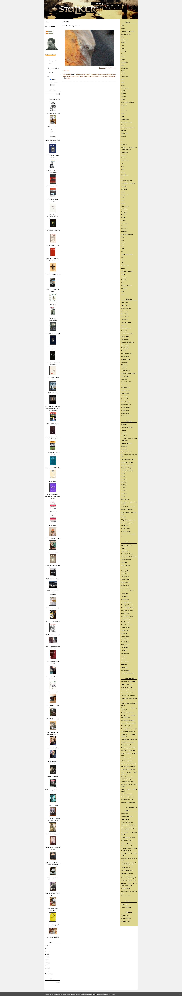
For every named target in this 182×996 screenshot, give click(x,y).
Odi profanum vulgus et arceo (128, 520)
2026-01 (47, 965)
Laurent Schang (125, 630)
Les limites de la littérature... (128, 506)
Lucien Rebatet (125, 376)
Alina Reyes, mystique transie (128, 681)
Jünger (123, 169)
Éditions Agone (125, 915)
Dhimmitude (124, 105)
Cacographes (124, 62)
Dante (122, 79)
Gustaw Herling (125, 339)
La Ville (123, 192)
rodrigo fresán (75, 76)
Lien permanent (67, 74)
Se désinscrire (53, 82)
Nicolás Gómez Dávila (127, 382)
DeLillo (123, 99)
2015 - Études (52, 525)
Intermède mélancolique (127, 465)
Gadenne (123, 136)
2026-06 (47, 951)
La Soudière (124, 189)
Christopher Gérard (126, 559)
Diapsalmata (124, 449)
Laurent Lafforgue (125, 627)
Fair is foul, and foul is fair (128, 459)
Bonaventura (124, 311)
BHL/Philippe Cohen (126, 687)
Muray (123, 237)
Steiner (123, 274)
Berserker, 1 (124, 433)
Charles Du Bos (125, 316)
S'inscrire (53, 79)
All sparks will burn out (127, 427)
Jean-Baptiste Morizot (127, 605)
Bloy (122, 45)
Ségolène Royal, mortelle (127, 796)
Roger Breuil (124, 399)
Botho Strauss (124, 314)
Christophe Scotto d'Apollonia (129, 556)
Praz (122, 257)
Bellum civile (124, 39)
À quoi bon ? (124, 424)
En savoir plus (112, 994)
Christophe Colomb (126, 322)
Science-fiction (125, 265)
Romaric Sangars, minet (127, 794)
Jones (122, 166)
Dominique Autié (125, 571)
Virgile (123, 291)
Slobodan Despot (125, 670)
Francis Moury (125, 573)
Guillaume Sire (125, 596)
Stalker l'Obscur (125, 525)
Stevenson (123, 277)
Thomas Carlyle (125, 410)
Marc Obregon (125, 639)
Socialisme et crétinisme (127, 799)
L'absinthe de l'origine (127, 468)
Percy (122, 245)
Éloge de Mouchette (126, 451)
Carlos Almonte (125, 904)
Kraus (122, 177)
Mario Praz (124, 379)
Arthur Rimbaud (125, 305)
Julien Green (124, 365)
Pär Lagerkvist (125, 384)
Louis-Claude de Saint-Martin (128, 373)
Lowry (122, 200)
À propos (47, 21)
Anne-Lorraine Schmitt (127, 816)
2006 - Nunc (53, 305)
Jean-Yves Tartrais (125, 622)
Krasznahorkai (125, 175)
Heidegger (123, 144)
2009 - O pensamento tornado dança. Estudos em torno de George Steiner (52, 408)
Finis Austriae (124, 133)
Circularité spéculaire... (127, 443)
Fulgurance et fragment (127, 462)
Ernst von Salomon (126, 328)
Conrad (123, 73)
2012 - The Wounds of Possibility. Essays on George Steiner (52, 496)
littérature (78, 74)
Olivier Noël (124, 650)
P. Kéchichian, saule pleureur (128, 758)
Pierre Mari (124, 656)
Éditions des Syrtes (126, 918)
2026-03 (47, 960)
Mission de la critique (126, 509)
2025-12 (47, 968)
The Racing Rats (125, 528)
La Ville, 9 (123, 496)
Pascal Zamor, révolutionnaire (128, 763)
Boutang (123, 51)
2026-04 (47, 957)
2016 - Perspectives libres (52, 579)
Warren (123, 294)
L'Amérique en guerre (126, 180)
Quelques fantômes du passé (128, 880)
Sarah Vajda (124, 664)
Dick (122, 108)
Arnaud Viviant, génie (126, 684)
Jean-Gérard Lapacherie (127, 610)
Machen (123, 203)
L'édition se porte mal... (127, 843)
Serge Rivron (124, 667)
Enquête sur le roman (126, 122)
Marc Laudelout (125, 636)
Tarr (122, 282)
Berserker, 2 (124, 435)
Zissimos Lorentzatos (126, 416)
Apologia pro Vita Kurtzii (127, 31)
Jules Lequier (124, 362)
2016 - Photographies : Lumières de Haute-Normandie (53, 592)
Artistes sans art (125, 819)
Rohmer (123, 260)
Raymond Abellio (125, 390)
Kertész (123, 172)
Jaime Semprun (125, 348)
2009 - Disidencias (53, 393)
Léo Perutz (124, 367)
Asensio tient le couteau (127, 822)
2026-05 (47, 954)
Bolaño (123, 48)
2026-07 (47, 948)
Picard (122, 248)
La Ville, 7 (123, 490)
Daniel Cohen (124, 568)
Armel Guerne (124, 302)
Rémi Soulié (124, 659)
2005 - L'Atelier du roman (52, 245)
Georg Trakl (124, 331)
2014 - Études (52, 511)
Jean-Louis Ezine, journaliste (128, 723)
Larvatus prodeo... (125, 499)
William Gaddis (125, 413)
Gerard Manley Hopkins (127, 333)
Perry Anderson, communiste (128, 766)
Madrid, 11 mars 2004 (126, 870)
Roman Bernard (125, 661)
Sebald (123, 268)
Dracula (123, 113)
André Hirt (124, 548)
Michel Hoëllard (125, 644)
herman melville (95, 74)
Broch (122, 54)
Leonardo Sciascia (126, 370)
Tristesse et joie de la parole (128, 534)
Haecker (123, 142)
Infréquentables (125, 160)
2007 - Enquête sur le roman (53, 333)
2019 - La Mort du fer (52, 776)
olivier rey (113, 76)
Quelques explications (53, 68)
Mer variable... (125, 223)
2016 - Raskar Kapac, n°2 (52, 608)
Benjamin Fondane (126, 308)
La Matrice (124, 186)
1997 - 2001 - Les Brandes (53, 113)
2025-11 (47, 971)
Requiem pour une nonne (127, 522)
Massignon (124, 212)
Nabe (122, 240)
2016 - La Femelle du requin (53, 538)
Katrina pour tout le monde (128, 837)
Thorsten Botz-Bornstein (127, 673)
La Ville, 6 (123, 487)
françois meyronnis (97, 76)
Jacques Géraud (125, 599)
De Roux (123, 93)
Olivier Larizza (125, 647)
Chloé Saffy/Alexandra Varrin (128, 690)
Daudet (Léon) (125, 88)
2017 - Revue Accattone (53, 705)
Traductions (124, 288)
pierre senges (106, 76)
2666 (122, 25)
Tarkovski (123, 280)
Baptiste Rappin (125, 551)
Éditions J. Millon (125, 921)
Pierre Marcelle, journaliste (128, 781)
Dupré (122, 116)
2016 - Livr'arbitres (53, 552)
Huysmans (123, 158)
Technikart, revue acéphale (128, 802)
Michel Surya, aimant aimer (128, 750)
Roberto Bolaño (125, 393)
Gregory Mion (124, 593)
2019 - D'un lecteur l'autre (52, 747)
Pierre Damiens (125, 653)
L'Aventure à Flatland (126, 840)
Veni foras (123, 537)
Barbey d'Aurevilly (126, 34)
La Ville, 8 (123, 493)
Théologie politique (126, 285)
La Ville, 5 (123, 485)
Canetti (123, 65)
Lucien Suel (124, 633)
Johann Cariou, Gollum (127, 726)
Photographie (102, 68)
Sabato (123, 263)
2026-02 (47, 962)
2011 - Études (52, 481)
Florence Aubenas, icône (127, 692)
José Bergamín (125, 356)
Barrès (122, 37)
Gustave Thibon (125, 336)
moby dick (103, 74)
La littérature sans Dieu (127, 470)
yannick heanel (88, 76)
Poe (122, 251)
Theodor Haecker (125, 407)
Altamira (123, 430)
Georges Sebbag (125, 585)
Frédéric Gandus (125, 579)
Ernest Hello (124, 325)
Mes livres (123, 226)
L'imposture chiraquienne (127, 845)
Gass (122, 139)
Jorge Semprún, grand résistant (129, 728)
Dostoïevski (124, 110)
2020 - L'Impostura (53, 805)
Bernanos (123, 42)
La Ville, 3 (123, 479)
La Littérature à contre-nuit (128, 183)
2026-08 (47, 945)
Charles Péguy (125, 319)
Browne (123, 56)
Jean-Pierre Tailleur (126, 619)
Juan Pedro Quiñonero (127, 624)
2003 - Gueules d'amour (53, 186)
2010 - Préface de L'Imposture (52, 467)
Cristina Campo (125, 76)
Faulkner (123, 130)
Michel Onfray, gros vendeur (128, 747)
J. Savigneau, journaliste (127, 712)
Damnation (124, 446)
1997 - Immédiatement (53, 126)
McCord (123, 217)
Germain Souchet (125, 588)
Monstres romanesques (127, 234)
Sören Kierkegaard (126, 404)
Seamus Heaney (125, 401)
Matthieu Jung (125, 641)
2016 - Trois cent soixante (53, 621)
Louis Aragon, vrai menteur (128, 731)
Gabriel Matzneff (125, 582)
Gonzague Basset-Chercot (127, 590)
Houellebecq (124, 152)
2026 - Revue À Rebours (53, 937)
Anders (123, 28)
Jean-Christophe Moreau (127, 607)
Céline (123, 71)
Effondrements (125, 119)
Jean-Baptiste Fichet (126, 602)
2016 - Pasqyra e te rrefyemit (53, 565)
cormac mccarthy (67, 76)
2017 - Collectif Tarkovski (53, 635)
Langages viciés (125, 194)
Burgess (123, 59)
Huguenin (123, 155)
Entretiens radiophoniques (128, 127)
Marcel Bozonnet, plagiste (128, 742)
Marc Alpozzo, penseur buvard (129, 739)
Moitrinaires (124, 231)
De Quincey (124, 91)
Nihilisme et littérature (127, 873)
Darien (123, 85)
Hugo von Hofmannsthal (127, 342)
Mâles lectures (125, 206)
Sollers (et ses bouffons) (127, 271)
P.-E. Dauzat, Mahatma (127, 761)
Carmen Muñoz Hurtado (127, 554)
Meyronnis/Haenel (126, 745)
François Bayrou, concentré (128, 695)
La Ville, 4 (123, 482)
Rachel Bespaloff (125, 387)
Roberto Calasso (125, 396)
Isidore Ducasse (125, 345)
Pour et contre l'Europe (127, 254)
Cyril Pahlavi (124, 562)
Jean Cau (123, 350)
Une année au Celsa (126, 896)
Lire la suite (66, 70)
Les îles (123, 197)
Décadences (124, 96)
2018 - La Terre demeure (53, 719)
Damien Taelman (125, 565)
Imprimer (68, 78)
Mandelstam (124, 209)
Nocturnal (123, 517)
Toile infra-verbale (126, 531)
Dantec (123, 82)
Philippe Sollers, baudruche (128, 769)
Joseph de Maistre (125, 359)
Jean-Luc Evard (125, 613)
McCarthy (123, 214)
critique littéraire (85, 74)
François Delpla (125, 576)
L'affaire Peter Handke (126, 867)
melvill (81, 76)
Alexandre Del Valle (126, 545)
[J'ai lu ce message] (180, 994)
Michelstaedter (125, 228)
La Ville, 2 (123, 476)
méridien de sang (110, 74)
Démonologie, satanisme (127, 102)
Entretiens (123, 125)
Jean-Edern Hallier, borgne (128, 720)
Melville (123, 220)
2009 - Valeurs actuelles (53, 423)
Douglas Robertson (126, 907)
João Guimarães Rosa (126, 353)
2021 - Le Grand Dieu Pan (52, 834)
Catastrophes (124, 68)
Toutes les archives (50, 974)
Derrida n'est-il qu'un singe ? (128, 825)
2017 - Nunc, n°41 (53, 692)
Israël (122, 163)
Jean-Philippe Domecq (127, 616)
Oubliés (123, 243)
